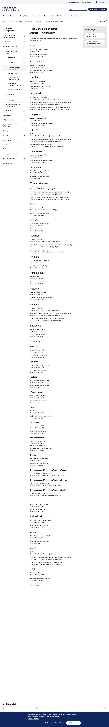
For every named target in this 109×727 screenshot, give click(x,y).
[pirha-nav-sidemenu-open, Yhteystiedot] (24, 42)
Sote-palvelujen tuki (14, 89)
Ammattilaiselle (87, 2)
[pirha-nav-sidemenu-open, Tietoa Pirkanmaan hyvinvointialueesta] (24, 36)
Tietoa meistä (48, 16)
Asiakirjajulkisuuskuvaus (11, 154)
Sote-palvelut (28, 21)
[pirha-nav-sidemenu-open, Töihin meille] (24, 111)
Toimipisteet (24, 16)
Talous (5, 144)
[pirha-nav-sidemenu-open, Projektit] (24, 135)
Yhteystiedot (7, 41)
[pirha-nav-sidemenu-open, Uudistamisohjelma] (24, 158)
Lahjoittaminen (8, 163)
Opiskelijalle (7, 115)
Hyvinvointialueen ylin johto (13, 52)
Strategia (6, 131)
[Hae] (85, 9)
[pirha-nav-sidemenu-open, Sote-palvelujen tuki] (24, 90)
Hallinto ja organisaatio (15, 21)
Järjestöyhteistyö (8, 120)
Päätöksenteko (62, 16)
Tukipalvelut (10, 100)
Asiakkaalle (36, 16)
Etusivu (5, 16)
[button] (20, 708)
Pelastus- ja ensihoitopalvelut (11, 95)
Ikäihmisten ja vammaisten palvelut (14, 84)
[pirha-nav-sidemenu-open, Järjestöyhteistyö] (24, 120)
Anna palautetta (74, 2)
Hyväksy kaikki (73, 723)
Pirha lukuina (7, 140)
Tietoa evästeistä (33, 718)
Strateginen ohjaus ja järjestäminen (13, 105)
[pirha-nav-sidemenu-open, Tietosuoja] (24, 149)
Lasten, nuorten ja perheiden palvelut (14, 78)
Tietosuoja (6, 149)
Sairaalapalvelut (13, 73)
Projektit (6, 135)
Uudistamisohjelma (9, 158)
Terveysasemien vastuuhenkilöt (14, 68)
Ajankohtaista (75, 16)
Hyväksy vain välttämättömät (54, 723)
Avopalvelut (39, 21)
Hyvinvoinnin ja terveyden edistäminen (11, 125)
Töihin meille (7, 110)
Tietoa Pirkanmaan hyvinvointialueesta (9, 36)
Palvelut (13, 16)
